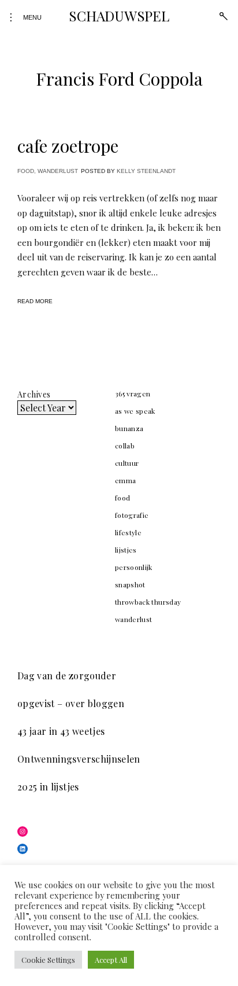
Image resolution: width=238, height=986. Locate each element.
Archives (33, 394)
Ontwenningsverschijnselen (78, 759)
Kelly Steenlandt (146, 171)
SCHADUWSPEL (119, 15)
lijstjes (126, 549)
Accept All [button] (111, 960)
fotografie (132, 515)
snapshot (130, 584)
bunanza (129, 428)
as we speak (135, 410)
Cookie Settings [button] (48, 960)
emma (125, 480)
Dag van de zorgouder (66, 675)
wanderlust (58, 171)
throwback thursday (148, 601)
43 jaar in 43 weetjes (61, 731)
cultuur (127, 463)
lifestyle (128, 532)
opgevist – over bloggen (70, 703)
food (25, 171)
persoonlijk (134, 567)
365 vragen (133, 393)
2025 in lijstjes (48, 787)
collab (125, 445)
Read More (35, 301)
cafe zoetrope (67, 145)
